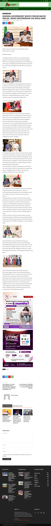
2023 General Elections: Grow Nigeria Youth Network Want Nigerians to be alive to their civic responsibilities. (9, 387)
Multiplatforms (25, 524)
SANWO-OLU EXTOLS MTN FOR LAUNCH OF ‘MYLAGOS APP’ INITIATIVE (11, 498)
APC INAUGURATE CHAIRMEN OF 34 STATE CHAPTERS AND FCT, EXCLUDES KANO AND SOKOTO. (26, 386)
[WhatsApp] (12, 23)
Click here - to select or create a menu (10, 8)
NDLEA (7, 369)
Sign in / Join (5, 0)
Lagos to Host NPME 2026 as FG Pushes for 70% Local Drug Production (26, 419)
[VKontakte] (45, 1)
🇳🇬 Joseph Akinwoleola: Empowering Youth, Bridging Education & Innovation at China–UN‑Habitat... (12, 476)
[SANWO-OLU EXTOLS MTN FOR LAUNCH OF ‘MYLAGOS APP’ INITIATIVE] (4, 497)
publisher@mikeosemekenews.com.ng (21, 520)
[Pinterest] (9, 23)
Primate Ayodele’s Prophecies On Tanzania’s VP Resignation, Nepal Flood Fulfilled (6, 419)
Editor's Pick (8, 11)
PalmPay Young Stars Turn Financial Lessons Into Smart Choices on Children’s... (28, 484)
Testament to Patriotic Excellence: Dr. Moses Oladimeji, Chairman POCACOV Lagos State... (28, 494)
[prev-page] (3, 425)
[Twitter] (43, 1)
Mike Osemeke (6, 20)
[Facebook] (41, 1)
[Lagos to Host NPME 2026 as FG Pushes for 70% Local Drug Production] (28, 412)
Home (3, 11)
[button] (47, 8)
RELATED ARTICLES (7, 406)
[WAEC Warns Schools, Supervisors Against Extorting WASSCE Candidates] (20, 474)
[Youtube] (48, 1)
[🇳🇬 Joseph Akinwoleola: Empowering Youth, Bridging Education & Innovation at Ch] (4, 474)
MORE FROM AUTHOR (17, 406)
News (10, 13)
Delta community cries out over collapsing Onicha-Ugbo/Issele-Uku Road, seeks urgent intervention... (12, 488)
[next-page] (5, 425)
